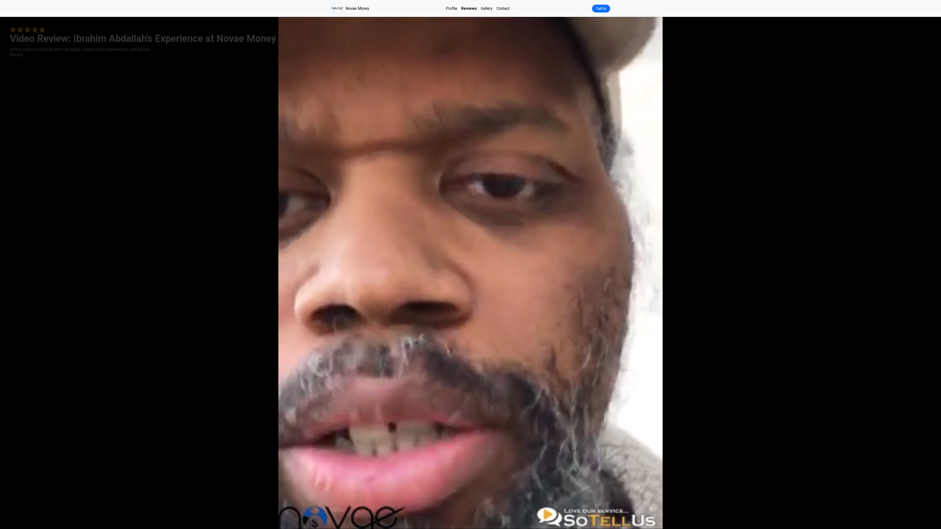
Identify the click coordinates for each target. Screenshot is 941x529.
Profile (451, 8)
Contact (502, 8)
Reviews (469, 8)
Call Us (601, 9)
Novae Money (357, 8)
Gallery (487, 8)
